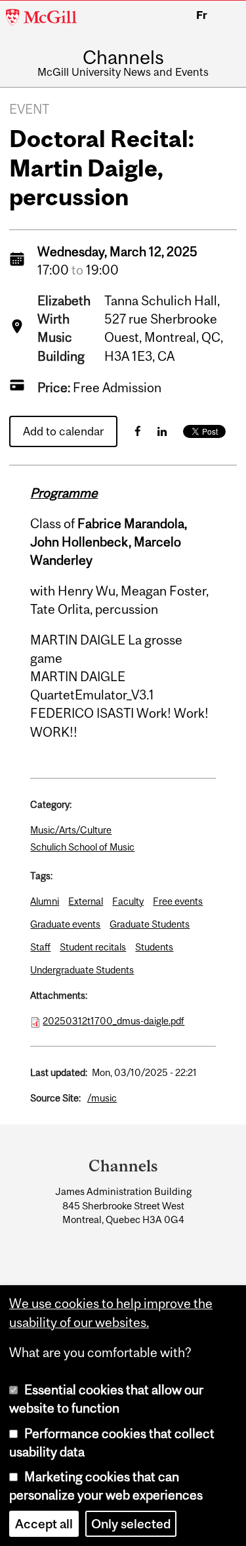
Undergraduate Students (82, 969)
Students (154, 946)
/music (102, 1097)
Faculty (128, 901)
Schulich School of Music (82, 846)
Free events (178, 901)
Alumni (44, 901)
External (85, 901)
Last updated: (58, 1072)
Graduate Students (150, 924)
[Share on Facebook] (137, 431)
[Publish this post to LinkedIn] (162, 431)
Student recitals (93, 946)
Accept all (44, 1524)
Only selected (131, 1524)
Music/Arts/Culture (71, 829)
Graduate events (65, 924)
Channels (123, 57)
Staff (40, 946)
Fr (201, 15)
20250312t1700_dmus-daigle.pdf (113, 1020)
